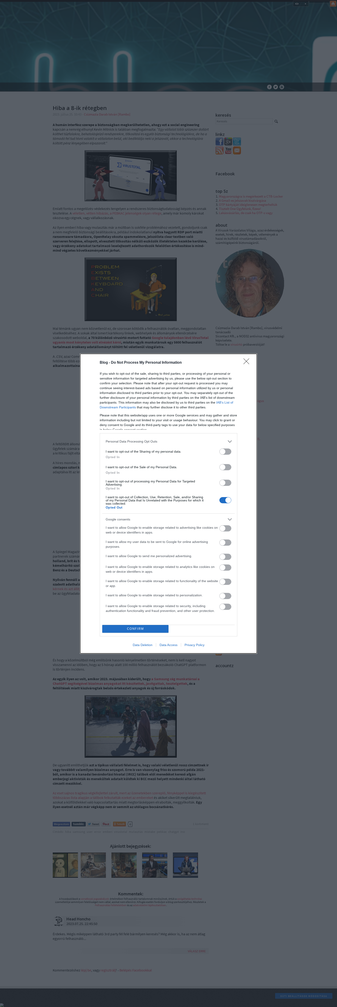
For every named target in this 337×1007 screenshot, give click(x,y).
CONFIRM (135, 628)
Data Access (168, 645)
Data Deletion (142, 645)
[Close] (247, 362)
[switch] (225, 451)
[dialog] (168, 503)
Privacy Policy (194, 645)
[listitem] (168, 441)
